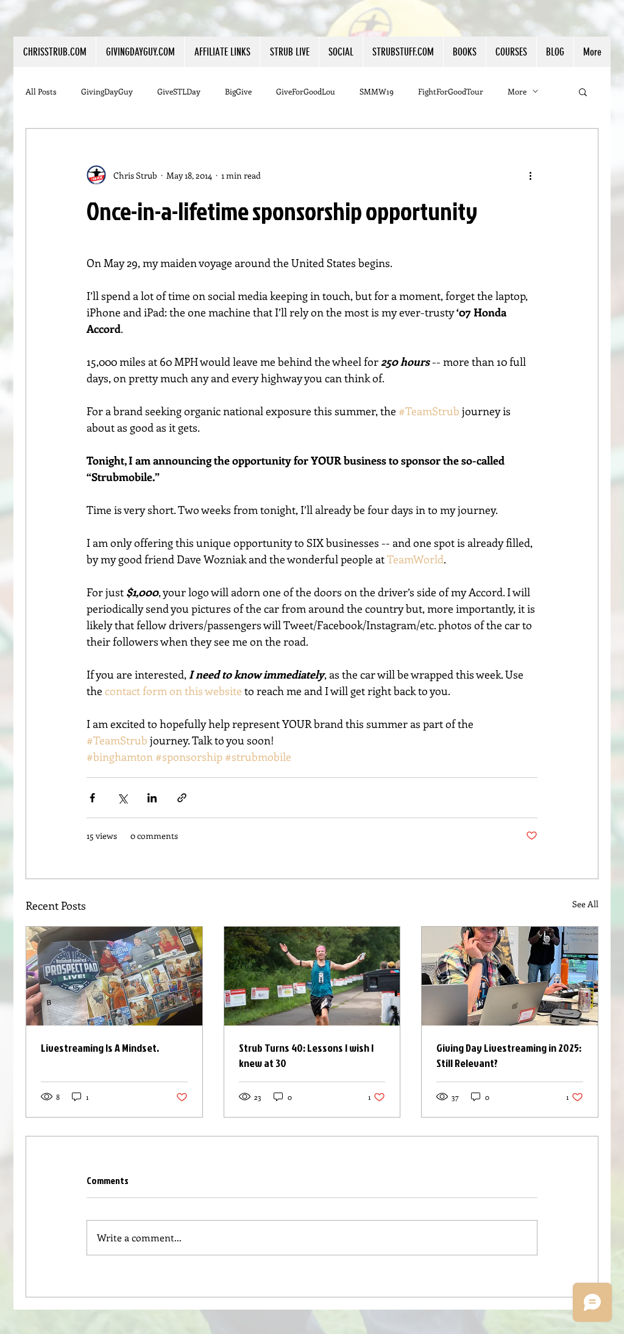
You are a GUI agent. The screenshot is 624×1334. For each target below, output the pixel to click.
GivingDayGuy (107, 91)
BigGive (238, 91)
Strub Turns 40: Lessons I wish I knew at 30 (306, 1055)
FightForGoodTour (450, 91)
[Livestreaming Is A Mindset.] (114, 976)
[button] (222, 52)
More (517, 91)
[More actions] (530, 175)
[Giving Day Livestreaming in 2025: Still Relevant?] (510, 976)
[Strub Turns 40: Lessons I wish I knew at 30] (312, 976)
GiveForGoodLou (305, 91)
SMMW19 (377, 91)
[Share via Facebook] (92, 798)
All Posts (41, 91)
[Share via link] (182, 798)
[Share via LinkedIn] (152, 798)
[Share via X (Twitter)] (122, 798)
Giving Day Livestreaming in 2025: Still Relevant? (508, 1055)
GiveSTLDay (178, 91)
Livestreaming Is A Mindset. (100, 1047)
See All (585, 904)
